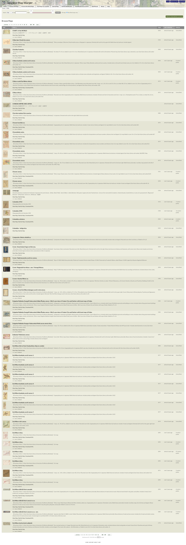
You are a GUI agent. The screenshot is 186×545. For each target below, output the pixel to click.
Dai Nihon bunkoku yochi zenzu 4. (23, 384)
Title (13, 27)
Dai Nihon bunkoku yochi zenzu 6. (23, 402)
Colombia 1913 (17, 202)
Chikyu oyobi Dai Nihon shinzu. (22, 81)
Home (5, 6)
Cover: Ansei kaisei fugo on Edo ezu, (24, 247)
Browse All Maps (14, 6)
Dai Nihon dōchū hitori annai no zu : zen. (25, 512)
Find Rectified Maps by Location (174, 16)
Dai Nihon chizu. (17, 433)
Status (178, 27)
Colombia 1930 (17, 211)
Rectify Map (21, 35)
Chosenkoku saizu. (18, 132)
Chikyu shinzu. (17, 92)
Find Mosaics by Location (82, 6)
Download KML (29, 67)
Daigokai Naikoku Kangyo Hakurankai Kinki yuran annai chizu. (32, 323)
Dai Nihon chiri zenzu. (19, 421)
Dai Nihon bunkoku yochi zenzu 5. (23, 393)
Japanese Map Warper (20, 2)
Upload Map (55, 6)
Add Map (91, 542)
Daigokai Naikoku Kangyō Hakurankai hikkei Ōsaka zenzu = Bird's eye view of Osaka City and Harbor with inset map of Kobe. (52, 301)
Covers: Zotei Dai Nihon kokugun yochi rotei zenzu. (28, 290)
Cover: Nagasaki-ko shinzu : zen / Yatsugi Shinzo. (28, 267)
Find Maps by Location (43, 6)
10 (24, 24)
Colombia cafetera (18, 219)
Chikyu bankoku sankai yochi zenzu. (23, 61)
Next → (38, 24)
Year (159, 27)
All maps (64, 12)
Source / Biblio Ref (18, 37)
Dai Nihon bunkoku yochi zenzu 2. (23, 365)
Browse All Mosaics (67, 6)
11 (26, 24)
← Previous (5, 24)
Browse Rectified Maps (28, 6)
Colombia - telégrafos (19, 228)
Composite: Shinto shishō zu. (21, 237)
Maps (7, 8)
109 (33, 24)
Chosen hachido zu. (18, 123)
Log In (168, 1)
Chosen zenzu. (17, 171)
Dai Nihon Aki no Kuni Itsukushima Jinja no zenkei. (28, 346)
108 (31, 24)
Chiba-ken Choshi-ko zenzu (21, 40)
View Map (15, 35)
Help (108, 6)
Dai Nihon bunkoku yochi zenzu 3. (23, 374)
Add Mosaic (95, 6)
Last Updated (168, 27)
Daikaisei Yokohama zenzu (20, 335)
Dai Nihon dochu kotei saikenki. (22, 523)
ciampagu (15, 190)
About (102, 6)
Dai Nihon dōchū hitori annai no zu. (23, 500)
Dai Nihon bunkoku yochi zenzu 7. (23, 412)
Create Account (174, 1)
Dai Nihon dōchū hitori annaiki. (22, 489)
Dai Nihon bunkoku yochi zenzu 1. (23, 355)
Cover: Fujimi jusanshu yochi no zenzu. (24, 258)
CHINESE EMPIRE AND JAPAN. (22, 104)
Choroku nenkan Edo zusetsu (21, 113)
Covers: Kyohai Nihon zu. (20, 278)
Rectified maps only (73, 12)
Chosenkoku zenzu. (18, 151)
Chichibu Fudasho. (18, 49)
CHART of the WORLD (19, 30)
